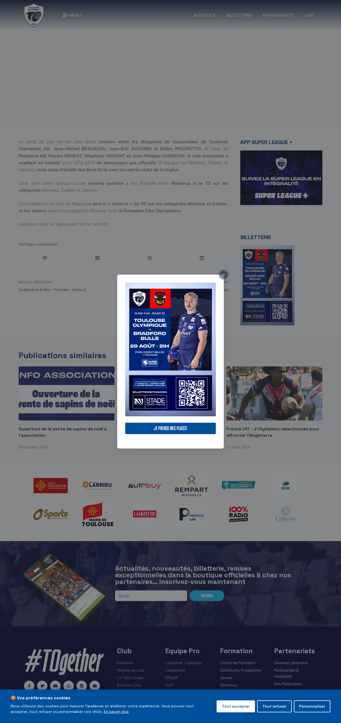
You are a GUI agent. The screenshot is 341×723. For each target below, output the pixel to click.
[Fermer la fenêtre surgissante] (224, 274)
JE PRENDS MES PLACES (170, 428)
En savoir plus (116, 711)
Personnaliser (312, 706)
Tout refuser (274, 706)
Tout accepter (236, 706)
